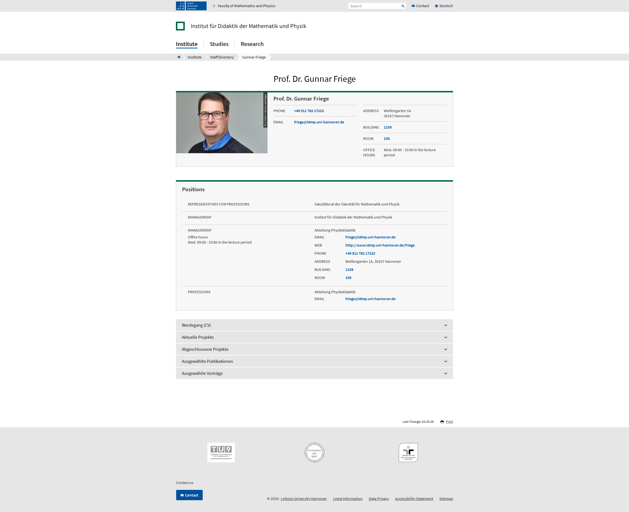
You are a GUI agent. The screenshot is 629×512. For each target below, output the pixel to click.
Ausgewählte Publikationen (207, 361)
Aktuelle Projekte (198, 337)
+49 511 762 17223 (309, 110)
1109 (388, 127)
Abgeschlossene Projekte (205, 349)
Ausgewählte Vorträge (202, 373)
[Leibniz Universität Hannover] (191, 5)
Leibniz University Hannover (304, 498)
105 (387, 138)
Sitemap (446, 498)
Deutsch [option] (446, 5)
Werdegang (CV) (196, 325)
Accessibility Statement (414, 498)
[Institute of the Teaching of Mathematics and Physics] (177, 57)
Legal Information (348, 498)
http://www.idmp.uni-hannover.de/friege (380, 245)
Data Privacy (379, 498)
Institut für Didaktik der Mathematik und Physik (248, 26)
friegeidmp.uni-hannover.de (319, 121)
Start (403, 6)
